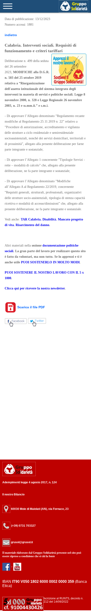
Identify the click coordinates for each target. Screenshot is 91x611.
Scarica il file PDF (30, 307)
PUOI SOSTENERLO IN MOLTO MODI (50, 262)
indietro (11, 35)
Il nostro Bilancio (13, 494)
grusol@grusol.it (21, 542)
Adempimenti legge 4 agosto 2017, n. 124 (29, 482)
